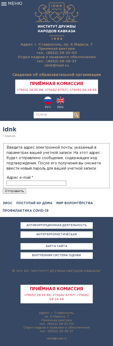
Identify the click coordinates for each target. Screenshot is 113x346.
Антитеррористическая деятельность (56, 235)
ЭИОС (7, 203)
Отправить (14, 191)
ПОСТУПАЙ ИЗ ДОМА (34, 203)
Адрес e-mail (20, 177)
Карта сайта (56, 246)
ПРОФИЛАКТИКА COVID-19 (25, 210)
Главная (9, 136)
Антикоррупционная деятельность (56, 225)
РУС (48, 107)
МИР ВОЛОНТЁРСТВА (74, 203)
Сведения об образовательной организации (56, 74)
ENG (60, 107)
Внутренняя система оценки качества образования (56, 256)
